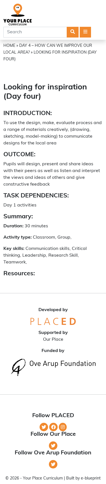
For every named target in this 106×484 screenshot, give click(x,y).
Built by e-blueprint (83, 478)
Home (9, 46)
